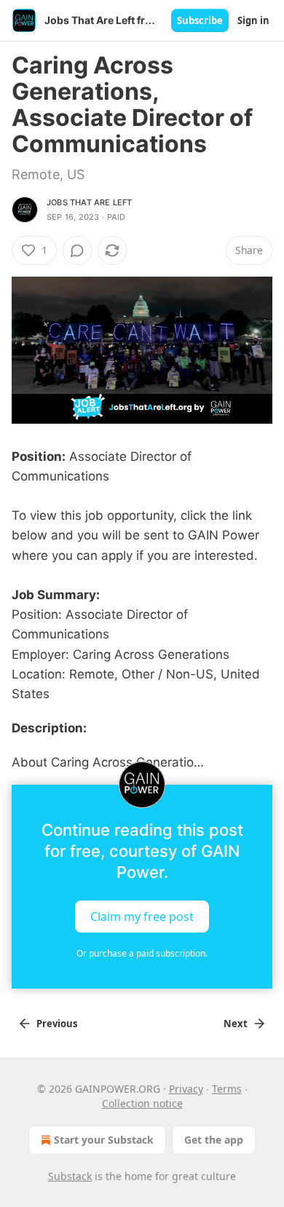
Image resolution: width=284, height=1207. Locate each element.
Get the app (213, 1140)
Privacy (186, 1089)
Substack (70, 1176)
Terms (227, 1089)
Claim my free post (142, 916)
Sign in (253, 20)
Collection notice (142, 1103)
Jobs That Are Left (90, 202)
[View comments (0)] (77, 250)
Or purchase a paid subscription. (142, 953)
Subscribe (200, 20)
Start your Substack (104, 1140)
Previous (56, 1023)
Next (236, 1023)
